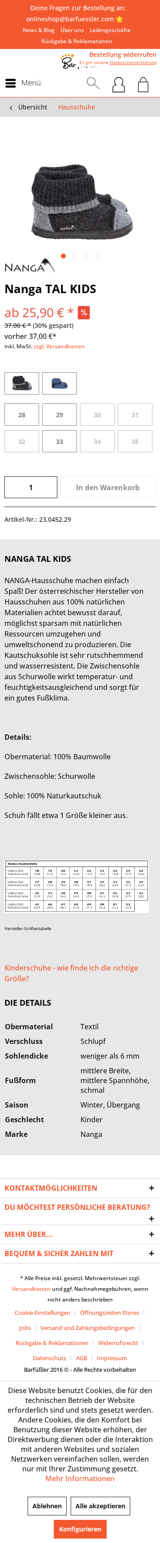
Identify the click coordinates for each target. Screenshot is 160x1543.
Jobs (25, 1328)
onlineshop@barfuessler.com (70, 19)
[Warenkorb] (143, 83)
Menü (31, 82)
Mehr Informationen (80, 1478)
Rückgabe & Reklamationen (76, 41)
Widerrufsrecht (118, 1343)
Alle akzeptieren (100, 1506)
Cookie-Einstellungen (42, 1313)
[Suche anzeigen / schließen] (93, 83)
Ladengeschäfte (110, 30)
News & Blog (39, 30)
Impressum (112, 1358)
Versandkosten (31, 1289)
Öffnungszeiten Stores (109, 1313)
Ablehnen (47, 1506)
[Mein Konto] (118, 83)
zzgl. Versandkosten (59, 346)
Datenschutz (49, 1358)
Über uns (72, 30)
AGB (81, 1358)
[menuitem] (39, 30)
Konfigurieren (80, 1529)
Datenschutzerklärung (133, 62)
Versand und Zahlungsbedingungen (87, 1328)
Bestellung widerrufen (122, 55)
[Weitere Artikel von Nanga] (30, 266)
